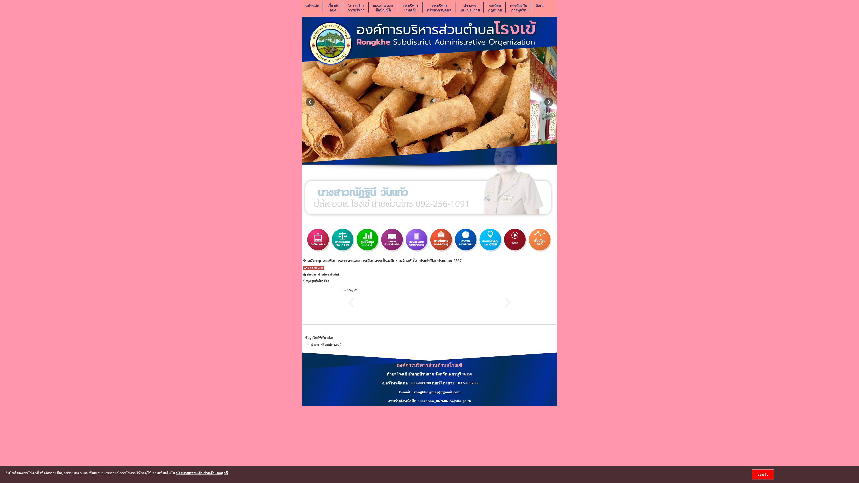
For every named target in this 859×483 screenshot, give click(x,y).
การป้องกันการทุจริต (518, 8)
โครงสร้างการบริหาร (356, 8)
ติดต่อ (540, 5)
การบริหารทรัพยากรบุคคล (439, 8)
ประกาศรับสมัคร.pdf (326, 344)
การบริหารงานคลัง (410, 8)
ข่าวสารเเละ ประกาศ (470, 8)
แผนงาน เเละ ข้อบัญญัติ (383, 8)
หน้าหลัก (312, 5)
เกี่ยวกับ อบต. (333, 8)
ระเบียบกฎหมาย (495, 8)
